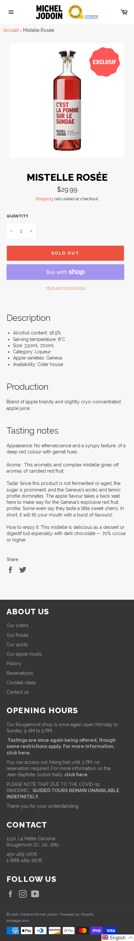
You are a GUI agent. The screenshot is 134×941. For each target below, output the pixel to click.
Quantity (17, 216)
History (14, 663)
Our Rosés (18, 635)
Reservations (20, 673)
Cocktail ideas (21, 682)
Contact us (18, 692)
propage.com (18, 920)
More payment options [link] (65, 287)
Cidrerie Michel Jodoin (39, 914)
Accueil (11, 30)
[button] (117, 937)
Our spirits (17, 644)
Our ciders (18, 625)
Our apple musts (24, 654)
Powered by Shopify (77, 914)
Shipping (44, 198)
